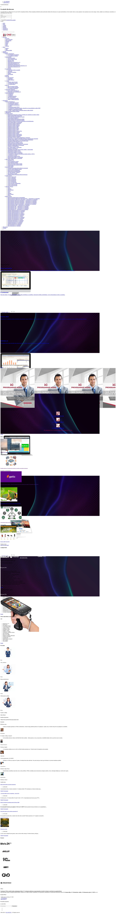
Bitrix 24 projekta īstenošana (13, 87)
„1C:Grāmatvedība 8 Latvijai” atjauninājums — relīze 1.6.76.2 (9, 793)
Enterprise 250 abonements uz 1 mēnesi (15, 219)
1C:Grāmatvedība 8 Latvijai (58, 415)
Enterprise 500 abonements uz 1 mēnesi (15, 216)
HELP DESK (10, 74)
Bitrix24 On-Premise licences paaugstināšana (16, 197)
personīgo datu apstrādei (11, 20)
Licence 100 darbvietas (12, 182)
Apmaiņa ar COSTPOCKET (13, 146)
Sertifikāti (7, 41)
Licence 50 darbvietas (12, 181)
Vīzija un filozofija (8, 39)
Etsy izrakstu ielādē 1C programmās (14, 147)
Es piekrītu (9, 20)
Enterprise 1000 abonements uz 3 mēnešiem (16, 211)
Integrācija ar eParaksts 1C (13, 148)
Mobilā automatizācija (9, 92)
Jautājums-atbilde (8, 50)
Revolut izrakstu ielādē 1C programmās (15, 157)
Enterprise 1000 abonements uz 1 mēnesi (15, 212)
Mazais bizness (10, 189)
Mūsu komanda (8, 40)
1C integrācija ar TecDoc (12, 155)
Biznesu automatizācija (9, 53)
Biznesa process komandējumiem (14, 171)
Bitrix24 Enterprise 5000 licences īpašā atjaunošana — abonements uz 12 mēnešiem (24, 198)
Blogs (4, 47)
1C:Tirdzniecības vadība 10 (13, 103)
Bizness (9, 191)
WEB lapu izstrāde (11, 58)
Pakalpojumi (5, 52)
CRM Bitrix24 (8, 112)
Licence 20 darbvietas (12, 180)
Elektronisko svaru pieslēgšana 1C (14, 91)
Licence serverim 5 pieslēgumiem (14, 183)
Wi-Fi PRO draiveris (12, 97)
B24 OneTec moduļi (9, 167)
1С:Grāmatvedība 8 (11, 84)
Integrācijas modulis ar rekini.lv (14, 124)
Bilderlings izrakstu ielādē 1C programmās (16, 145)
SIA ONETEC (9, 912)
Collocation (10, 71)
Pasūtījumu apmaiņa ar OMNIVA (14, 136)
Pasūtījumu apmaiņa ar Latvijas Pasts (15, 131)
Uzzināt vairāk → (6, 312)
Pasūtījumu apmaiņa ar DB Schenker (15, 135)
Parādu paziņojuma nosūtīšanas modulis (15, 143)
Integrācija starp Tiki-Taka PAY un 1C (15, 141)
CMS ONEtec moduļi (9, 159)
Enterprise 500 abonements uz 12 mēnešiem (16, 213)
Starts (9, 187)
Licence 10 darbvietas (12, 179)
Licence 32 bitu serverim (12, 184)
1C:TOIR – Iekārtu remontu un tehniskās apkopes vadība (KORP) (20, 110)
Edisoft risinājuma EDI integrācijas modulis (16, 119)
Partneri (6, 42)
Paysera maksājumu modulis (13, 161)
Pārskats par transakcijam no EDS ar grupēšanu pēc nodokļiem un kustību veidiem (23, 114)
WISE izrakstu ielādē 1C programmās (15, 158)
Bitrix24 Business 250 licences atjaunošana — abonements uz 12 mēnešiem (22, 201)
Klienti (6, 43)
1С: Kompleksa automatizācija (13, 104)
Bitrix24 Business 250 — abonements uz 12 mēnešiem (18, 207)
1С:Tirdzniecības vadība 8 (13, 83)
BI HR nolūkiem (11, 79)
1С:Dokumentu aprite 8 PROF (13, 107)
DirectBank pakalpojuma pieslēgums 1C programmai (18, 144)
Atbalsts (9, 67)
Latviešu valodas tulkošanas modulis (15, 169)
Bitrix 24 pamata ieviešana (13, 86)
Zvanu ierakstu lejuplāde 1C (13, 117)
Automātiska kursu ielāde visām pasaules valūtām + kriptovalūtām (20, 149)
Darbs (6, 44)
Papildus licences (8, 175)
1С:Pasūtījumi (10, 94)
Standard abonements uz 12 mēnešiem (15, 222)
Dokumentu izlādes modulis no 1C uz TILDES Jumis (18, 140)
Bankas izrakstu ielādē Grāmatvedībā (15, 115)
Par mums (5, 37)
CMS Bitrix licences (9, 186)
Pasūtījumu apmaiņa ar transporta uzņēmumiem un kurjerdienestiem (20, 121)
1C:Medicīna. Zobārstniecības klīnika (15, 109)
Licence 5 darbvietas (12, 177)
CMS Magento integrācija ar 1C (14, 64)
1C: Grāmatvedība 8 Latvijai (13, 102)
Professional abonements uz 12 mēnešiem (16, 220)
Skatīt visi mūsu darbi (4, 545)
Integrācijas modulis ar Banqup (14, 125)
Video (6, 49)
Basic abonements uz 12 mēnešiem (14, 224)
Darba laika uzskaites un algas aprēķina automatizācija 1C (9, 811)
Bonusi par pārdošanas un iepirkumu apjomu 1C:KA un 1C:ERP (9, 802)
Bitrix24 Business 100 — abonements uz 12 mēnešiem (18, 208)
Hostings (7, 75)
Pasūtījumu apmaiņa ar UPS (13, 129)
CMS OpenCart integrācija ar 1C (14, 62)
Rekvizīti (7, 46)
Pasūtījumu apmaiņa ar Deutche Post (15, 134)
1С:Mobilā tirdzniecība (12, 96)
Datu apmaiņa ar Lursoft (12, 173)
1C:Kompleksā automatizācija (58, 428)
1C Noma (7, 80)
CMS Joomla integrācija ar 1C (13, 63)
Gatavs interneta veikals (12, 59)
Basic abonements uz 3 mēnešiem (14, 225)
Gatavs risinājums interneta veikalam (12, 111)
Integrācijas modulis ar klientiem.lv (14, 123)
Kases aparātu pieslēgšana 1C (13, 90)
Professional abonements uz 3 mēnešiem (15, 221)
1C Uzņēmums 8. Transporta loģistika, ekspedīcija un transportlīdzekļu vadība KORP (24, 108)
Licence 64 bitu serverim (12, 185)
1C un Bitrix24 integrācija (13, 88)
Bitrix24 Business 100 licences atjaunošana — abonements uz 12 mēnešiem (22, 202)
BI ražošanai (10, 78)
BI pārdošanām (11, 77)
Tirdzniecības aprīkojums (10, 89)
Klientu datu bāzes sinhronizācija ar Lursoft (16, 116)
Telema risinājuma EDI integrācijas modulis (16, 120)
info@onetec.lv (6, 2)
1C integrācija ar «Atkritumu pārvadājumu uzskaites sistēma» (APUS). (21, 153)
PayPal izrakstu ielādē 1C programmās (15, 152)
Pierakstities (14, 906)
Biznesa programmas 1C (10, 101)
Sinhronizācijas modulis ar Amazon (14, 151)
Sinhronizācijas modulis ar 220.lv (14, 150)
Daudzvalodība (11, 165)
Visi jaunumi (5, 791)
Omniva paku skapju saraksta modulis (15, 163)
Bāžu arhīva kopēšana (12, 72)
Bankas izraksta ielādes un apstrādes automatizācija (8, 784)
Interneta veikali (8, 56)
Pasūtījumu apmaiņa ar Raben (13, 133)
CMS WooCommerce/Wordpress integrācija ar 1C (17, 65)
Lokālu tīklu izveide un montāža (14, 70)
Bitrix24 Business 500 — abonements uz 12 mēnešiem (18, 206)
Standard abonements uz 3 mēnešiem (15, 223)
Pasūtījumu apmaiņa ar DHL (13, 127)
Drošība (9, 73)
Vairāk (1, 791)
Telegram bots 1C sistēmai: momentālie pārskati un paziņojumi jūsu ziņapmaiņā (23, 138)
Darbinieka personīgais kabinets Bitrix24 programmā (18, 168)
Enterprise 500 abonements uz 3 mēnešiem (16, 214)
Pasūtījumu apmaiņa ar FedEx (13, 128)
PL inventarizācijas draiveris (13, 98)
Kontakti (4, 228)
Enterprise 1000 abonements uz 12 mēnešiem (16, 210)
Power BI (7, 76)
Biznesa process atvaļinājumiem (14, 170)
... (3, 229)
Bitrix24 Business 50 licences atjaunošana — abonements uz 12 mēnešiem (22, 204)
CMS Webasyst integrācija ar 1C (14, 66)
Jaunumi (7, 48)
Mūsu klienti (5, 226)
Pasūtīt (1, 367)
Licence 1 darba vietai (12, 176)
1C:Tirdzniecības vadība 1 (57, 422)
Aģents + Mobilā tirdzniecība (13, 99)
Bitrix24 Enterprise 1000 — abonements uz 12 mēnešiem (19, 205)
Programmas (5, 100)
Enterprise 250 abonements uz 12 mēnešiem (16, 217)
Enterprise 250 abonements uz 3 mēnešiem (16, 218)
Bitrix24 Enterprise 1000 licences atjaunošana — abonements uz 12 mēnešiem (23, 199)
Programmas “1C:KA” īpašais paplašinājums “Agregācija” (19, 137)
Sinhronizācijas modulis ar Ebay (14, 156)
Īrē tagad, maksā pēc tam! (12, 82)
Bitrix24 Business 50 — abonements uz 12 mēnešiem (18, 209)
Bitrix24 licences (8, 196)
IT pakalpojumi (8, 68)
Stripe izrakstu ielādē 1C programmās (15, 122)
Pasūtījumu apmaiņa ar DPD (13, 126)
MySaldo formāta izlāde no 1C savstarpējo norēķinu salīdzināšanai (20, 139)
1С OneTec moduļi (9, 113)
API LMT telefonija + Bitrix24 (14, 172)
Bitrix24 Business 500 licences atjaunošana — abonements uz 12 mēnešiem (22, 200)
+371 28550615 (7, 1)
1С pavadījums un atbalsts (13, 55)
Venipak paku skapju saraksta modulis (15, 164)
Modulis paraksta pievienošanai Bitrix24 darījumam (17, 174)
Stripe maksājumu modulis (13, 162)
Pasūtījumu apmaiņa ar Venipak (14, 132)
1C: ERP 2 (10, 106)
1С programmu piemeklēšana (13, 54)
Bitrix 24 (7, 85)
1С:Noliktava (10, 95)
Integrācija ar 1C (11, 61)
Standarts (9, 188)
